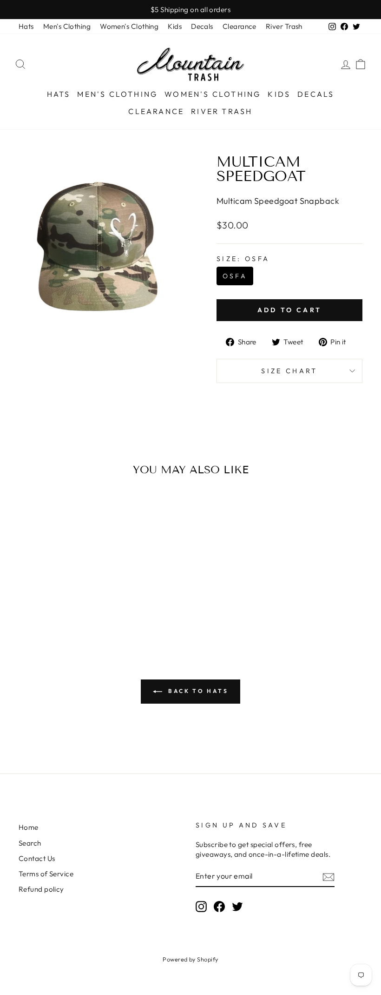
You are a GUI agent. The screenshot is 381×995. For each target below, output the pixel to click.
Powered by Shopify (190, 959)
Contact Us (37, 858)
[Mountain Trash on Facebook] (219, 906)
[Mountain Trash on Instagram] (201, 906)
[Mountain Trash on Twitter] (237, 906)
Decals (202, 26)
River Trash (284, 26)
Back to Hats (197, 690)
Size (243, 258)
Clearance (239, 26)
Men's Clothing (67, 26)
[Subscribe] (328, 876)
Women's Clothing (129, 26)
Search (30, 843)
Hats (26, 26)
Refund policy (41, 889)
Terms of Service (46, 873)
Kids (175, 26)
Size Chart (289, 371)
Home (29, 827)
